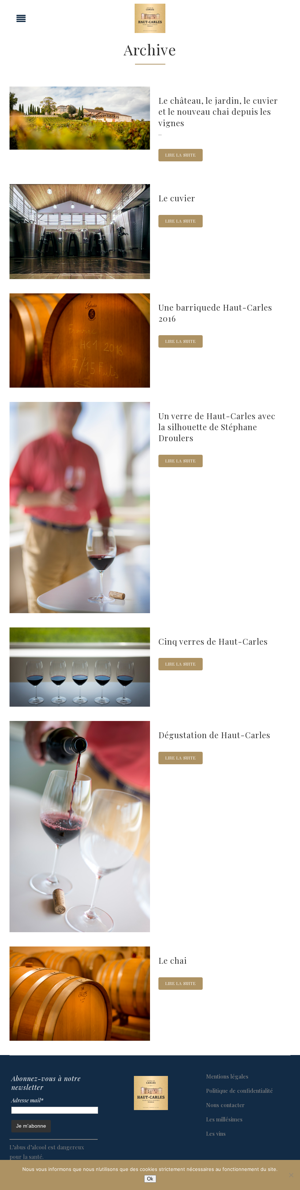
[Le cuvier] (80, 231)
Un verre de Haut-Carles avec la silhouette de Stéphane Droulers (216, 427)
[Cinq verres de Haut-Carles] (80, 667)
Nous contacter (225, 1105)
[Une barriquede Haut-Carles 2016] (80, 340)
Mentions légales (227, 1076)
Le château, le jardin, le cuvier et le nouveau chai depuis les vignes (218, 111)
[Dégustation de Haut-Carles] (80, 826)
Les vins (216, 1133)
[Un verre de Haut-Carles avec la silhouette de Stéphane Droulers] (80, 507)
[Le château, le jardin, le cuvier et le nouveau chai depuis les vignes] (80, 118)
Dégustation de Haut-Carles (214, 734)
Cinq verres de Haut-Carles (213, 641)
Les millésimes (224, 1119)
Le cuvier (176, 198)
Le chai (172, 960)
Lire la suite (180, 155)
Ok (150, 1179)
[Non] (291, 1175)
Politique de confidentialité (239, 1090)
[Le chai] (80, 993)
